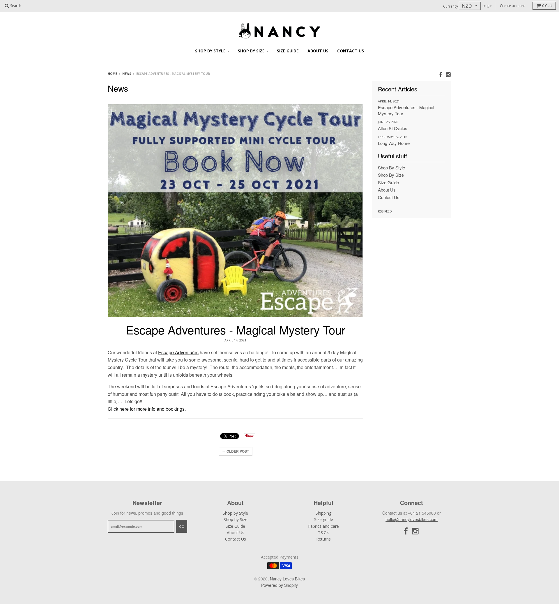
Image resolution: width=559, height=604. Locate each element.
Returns (323, 539)
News (126, 74)
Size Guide (288, 51)
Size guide (323, 519)
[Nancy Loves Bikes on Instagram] (448, 74)
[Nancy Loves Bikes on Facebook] (440, 74)
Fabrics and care (323, 526)
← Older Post (235, 451)
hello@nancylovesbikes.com (411, 519)
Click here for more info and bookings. (147, 408)
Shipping (323, 513)
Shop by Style (210, 51)
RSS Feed (385, 211)
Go (181, 526)
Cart (547, 5)
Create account (512, 5)
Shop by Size (251, 51)
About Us (317, 51)
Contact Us (350, 51)
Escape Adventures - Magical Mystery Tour (235, 329)
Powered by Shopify (279, 585)
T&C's (323, 532)
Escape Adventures (178, 352)
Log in (487, 5)
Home (112, 74)
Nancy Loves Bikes (287, 579)
